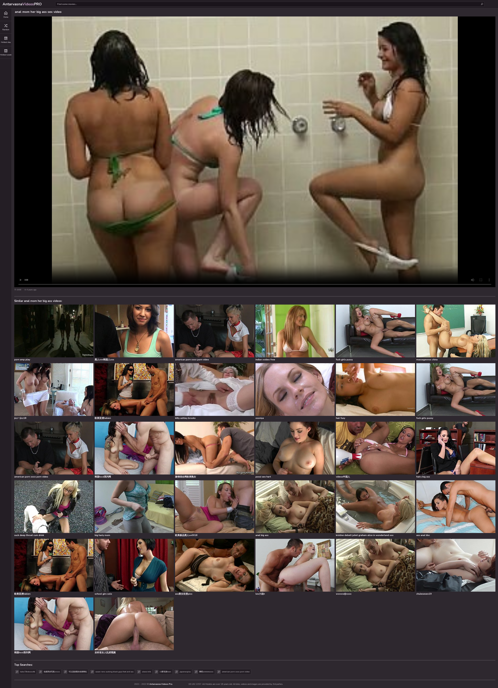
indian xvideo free (265, 359)
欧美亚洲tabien (103, 418)
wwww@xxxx (343, 593)
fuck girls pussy (344, 359)
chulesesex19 (424, 593)
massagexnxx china (427, 359)
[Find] (482, 4)
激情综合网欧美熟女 (185, 476)
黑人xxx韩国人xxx (104, 359)
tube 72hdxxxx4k (27, 671)
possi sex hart (263, 476)
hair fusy (340, 418)
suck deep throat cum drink (29, 535)
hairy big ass (423, 476)
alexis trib (146, 671)
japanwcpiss (185, 671)
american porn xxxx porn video (192, 359)
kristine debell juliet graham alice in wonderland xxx (364, 535)
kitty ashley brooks (185, 418)
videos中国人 (343, 476)
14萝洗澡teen (165, 671)
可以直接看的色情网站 (78, 671)
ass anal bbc (423, 535)
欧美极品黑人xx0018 (186, 535)
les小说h (260, 593)
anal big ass (261, 535)
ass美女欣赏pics (183, 593)
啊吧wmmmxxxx (206, 671)
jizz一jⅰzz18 (20, 418)
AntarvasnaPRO (22, 4)
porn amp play (22, 359)
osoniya (259, 418)
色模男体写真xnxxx (52, 671)
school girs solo (103, 593)
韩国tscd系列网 (103, 476)
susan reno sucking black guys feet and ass (114, 671)
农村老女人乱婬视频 (105, 652)
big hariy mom (102, 535)
